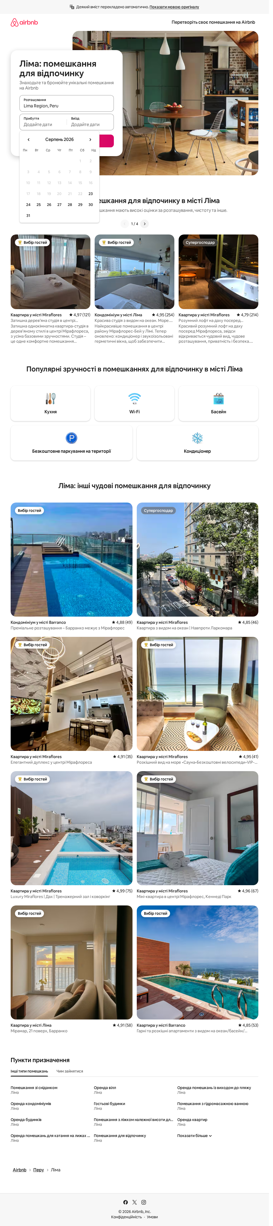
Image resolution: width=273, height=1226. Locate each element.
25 (39, 204)
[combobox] (67, 106)
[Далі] (144, 224)
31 (28, 215)
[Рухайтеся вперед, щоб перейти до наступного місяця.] (90, 139)
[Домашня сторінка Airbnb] (24, 22)
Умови (152, 1217)
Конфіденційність (126, 1217)
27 (59, 204)
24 (28, 204)
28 (70, 204)
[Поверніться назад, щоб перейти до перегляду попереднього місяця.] (28, 139)
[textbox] (43, 124)
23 (91, 193)
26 (49, 204)
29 (80, 204)
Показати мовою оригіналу (174, 7)
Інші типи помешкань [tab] (29, 1071)
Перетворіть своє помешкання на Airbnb (213, 22)
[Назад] (125, 224)
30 (91, 204)
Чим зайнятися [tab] (70, 1071)
